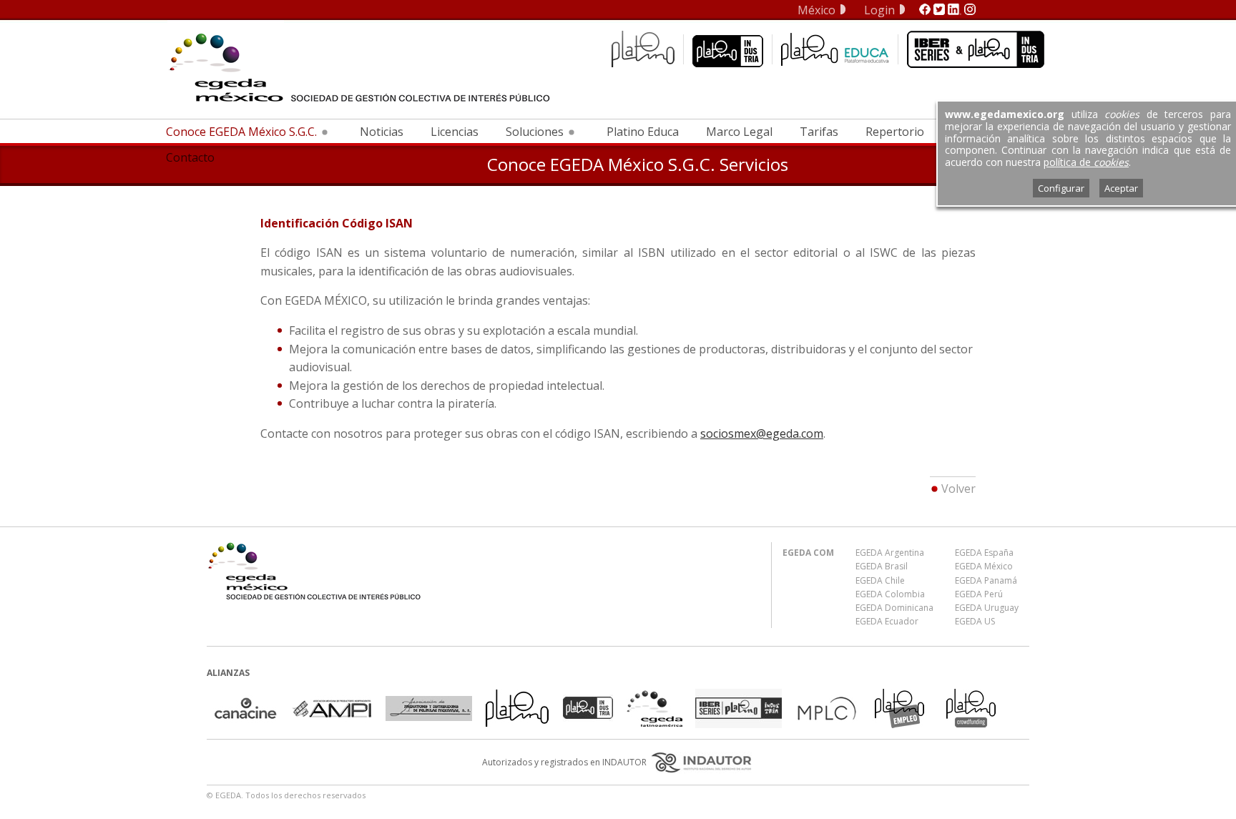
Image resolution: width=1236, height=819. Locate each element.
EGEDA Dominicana (894, 608)
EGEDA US (975, 621)
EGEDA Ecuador (886, 621)
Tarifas (819, 131)
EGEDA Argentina (889, 552)
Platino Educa (643, 131)
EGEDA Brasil (881, 566)
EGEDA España (984, 552)
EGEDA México (984, 566)
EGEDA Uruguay (987, 608)
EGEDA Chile (880, 580)
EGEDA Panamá (986, 580)
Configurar (1061, 188)
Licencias (455, 131)
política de (1086, 162)
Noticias (381, 131)
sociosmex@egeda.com (761, 433)
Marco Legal (739, 131)
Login (879, 10)
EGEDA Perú (979, 594)
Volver (958, 488)
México (816, 10)
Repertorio (894, 131)
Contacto (190, 157)
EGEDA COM (808, 552)
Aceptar (1121, 188)
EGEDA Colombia (890, 594)
